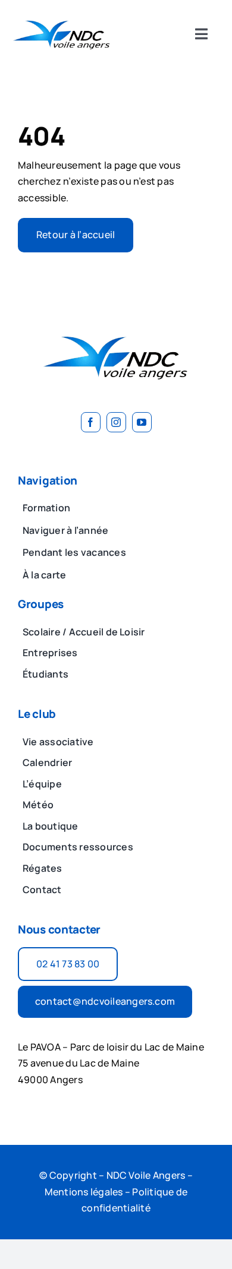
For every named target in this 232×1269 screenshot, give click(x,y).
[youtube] (142, 422)
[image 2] (62, 16)
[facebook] (91, 422)
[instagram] (116, 422)
